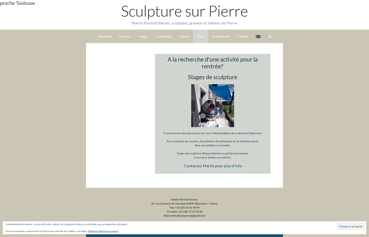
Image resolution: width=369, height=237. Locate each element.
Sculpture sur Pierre (184, 11)
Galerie (184, 36)
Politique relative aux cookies (103, 231)
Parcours (125, 36)
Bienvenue (104, 36)
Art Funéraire (221, 36)
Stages (143, 36)
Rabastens (255, 133)
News (200, 36)
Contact (242, 36)
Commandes (163, 36)
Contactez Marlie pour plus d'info (213, 165)
